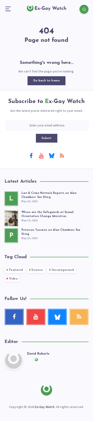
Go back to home (46, 80)
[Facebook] (31, 155)
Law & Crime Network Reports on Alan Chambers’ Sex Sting (49, 195)
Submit (47, 138)
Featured (16, 270)
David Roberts (38, 354)
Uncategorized (62, 270)
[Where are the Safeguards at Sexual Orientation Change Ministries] (11, 217)
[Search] (83, 9)
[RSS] (62, 155)
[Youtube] (41, 155)
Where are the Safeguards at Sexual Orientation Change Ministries (47, 214)
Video (13, 278)
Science (37, 270)
